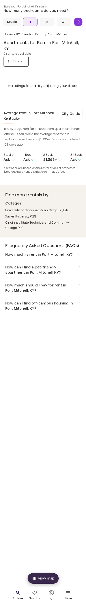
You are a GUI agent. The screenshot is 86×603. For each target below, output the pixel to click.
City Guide (71, 114)
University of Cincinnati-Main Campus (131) (36, 210)
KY (18, 34)
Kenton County (35, 34)
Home (8, 34)
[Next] (78, 22)
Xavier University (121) (20, 216)
